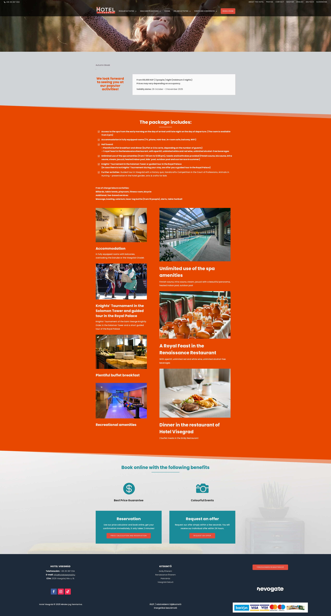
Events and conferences (204, 11)
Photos (269, 2)
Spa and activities (181, 11)
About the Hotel (256, 2)
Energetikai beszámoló (165, 608)
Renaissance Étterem (165, 574)
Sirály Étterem (165, 571)
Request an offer (202, 535)
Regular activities (126, 11)
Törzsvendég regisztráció (270, 567)
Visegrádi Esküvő (165, 582)
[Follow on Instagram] (61, 592)
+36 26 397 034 (13, 2)
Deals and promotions (149, 11)
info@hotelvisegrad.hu (64, 574)
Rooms (167, 11)
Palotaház (165, 578)
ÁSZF (152, 604)
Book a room (228, 11)
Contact (280, 2)
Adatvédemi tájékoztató (168, 604)
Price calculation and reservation (129, 535)
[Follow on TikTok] (68, 592)
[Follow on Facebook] (54, 592)
